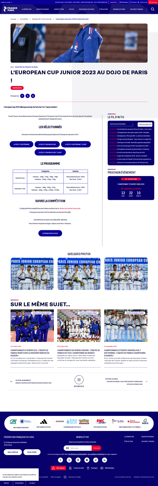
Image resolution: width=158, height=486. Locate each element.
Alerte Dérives (113, 2)
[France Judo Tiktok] (95, 460)
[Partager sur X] (27, 96)
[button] (32, 274)
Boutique (134, 2)
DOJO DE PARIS (76, 2)
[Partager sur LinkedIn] (33, 96)
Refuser (6, 483)
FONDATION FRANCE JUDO (87, 2)
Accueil (13, 19)
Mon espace (154, 2)
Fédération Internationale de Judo (144, 477)
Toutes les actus (145, 124)
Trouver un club (143, 2)
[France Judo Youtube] (78, 460)
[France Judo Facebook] (60, 460)
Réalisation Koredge (74, 477)
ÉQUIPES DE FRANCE (147, 437)
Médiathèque (125, 2)
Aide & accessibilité (42, 477)
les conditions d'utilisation (96, 454)
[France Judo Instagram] (86, 460)
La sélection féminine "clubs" (76, 144)
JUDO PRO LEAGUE (59, 2)
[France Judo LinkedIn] (104, 460)
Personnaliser (19, 483)
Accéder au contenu (6, 2)
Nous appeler (13, 452)
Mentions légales (56, 477)
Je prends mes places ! (50, 233)
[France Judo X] (69, 460)
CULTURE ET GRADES (147, 441)
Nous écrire (32, 452)
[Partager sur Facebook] (22, 96)
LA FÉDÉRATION (129, 437)
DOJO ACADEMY (68, 2)
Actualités (24, 19)
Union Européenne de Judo (123, 477)
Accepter (32, 483)
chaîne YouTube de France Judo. (70, 208)
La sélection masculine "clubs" (50, 152)
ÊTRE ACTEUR (128, 441)
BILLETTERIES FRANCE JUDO (100, 2)
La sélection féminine (21, 144)
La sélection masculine (47, 144)
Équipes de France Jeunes (42, 19)
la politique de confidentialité (77, 454)
